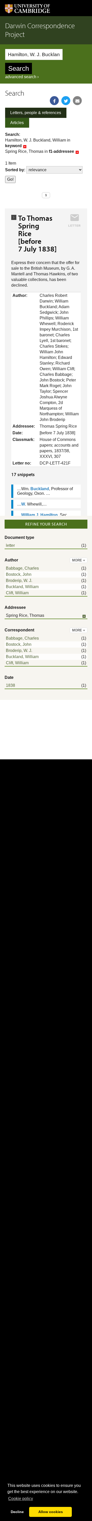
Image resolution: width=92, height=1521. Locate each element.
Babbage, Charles (22, 568)
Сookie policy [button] (20, 1498)
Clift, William (17, 593)
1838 (10, 685)
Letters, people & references (35, 112)
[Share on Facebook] (54, 100)
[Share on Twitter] (65, 100)
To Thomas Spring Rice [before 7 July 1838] (37, 233)
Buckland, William (22, 587)
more (78, 560)
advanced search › (22, 77)
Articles (17, 122)
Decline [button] (17, 1512)
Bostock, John (18, 574)
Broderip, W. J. (19, 580)
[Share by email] (77, 100)
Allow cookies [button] (50, 1512)
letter (10, 545)
